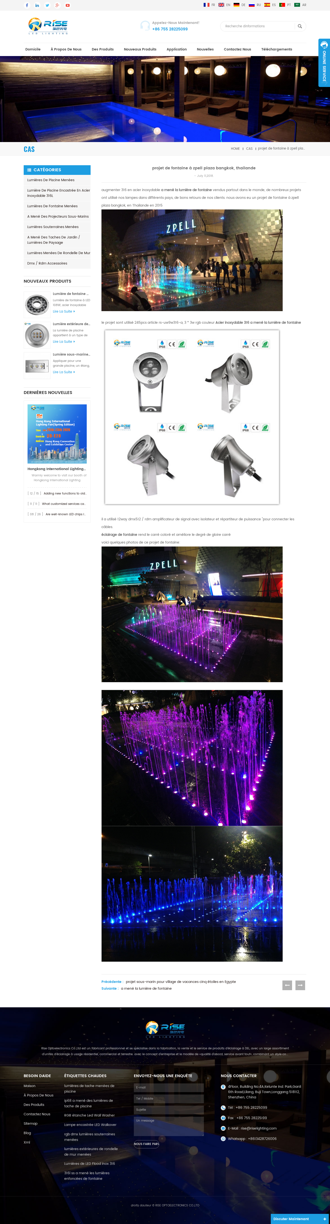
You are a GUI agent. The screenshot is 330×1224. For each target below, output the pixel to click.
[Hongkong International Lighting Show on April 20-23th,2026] (57, 434)
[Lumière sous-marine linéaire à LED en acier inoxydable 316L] (37, 365)
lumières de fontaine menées (52, 206)
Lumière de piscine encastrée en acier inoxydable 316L (58, 193)
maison (30, 1086)
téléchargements (276, 49)
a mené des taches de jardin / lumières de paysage (53, 240)
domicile (33, 49)
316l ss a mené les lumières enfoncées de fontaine (86, 1175)
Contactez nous (237, 49)
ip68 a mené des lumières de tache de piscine (88, 1103)
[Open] (324, 63)
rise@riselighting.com (259, 1128)
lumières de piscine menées (50, 180)
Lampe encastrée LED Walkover (90, 1125)
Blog (27, 1133)
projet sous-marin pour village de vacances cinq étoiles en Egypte (181, 982)
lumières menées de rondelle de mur (58, 253)
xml (27, 1142)
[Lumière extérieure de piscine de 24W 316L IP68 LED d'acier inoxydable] (37, 335)
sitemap (30, 1123)
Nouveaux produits (140, 49)
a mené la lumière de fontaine (146, 988)
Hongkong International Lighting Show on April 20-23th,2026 (57, 469)
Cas (249, 148)
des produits (103, 49)
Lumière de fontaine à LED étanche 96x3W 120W (72, 294)
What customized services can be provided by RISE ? (80, 504)
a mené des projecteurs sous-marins (58, 216)
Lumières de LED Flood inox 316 (89, 1164)
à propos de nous (66, 49)
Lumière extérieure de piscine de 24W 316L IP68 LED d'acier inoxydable (72, 324)
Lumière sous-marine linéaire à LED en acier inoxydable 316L (72, 354)
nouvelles (205, 49)
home (235, 148)
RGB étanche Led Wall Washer (89, 1115)
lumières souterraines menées (53, 227)
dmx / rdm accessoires (47, 263)
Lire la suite (62, 311)
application (177, 49)
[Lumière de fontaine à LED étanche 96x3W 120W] (37, 305)
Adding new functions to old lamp (68, 493)
